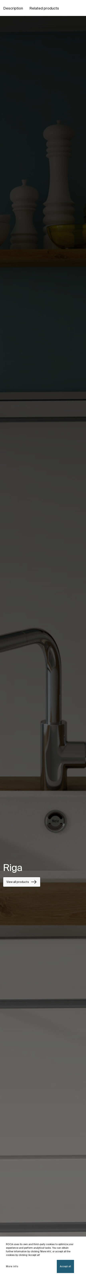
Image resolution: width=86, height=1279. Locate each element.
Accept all (65, 1266)
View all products (17, 881)
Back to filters (77, 1232)
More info (12, 1266)
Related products (44, 8)
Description (13, 8)
